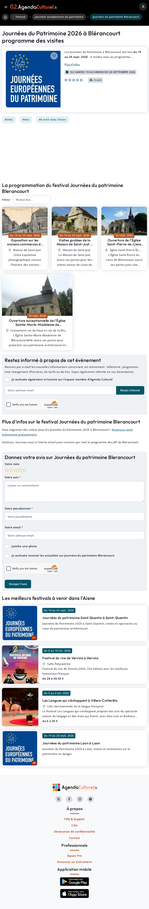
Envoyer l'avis (18, 584)
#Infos (9, 119)
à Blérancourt (25, 246)
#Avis (25, 119)
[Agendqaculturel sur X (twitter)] (58, 799)
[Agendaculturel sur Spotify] (90, 799)
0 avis (98, 80)
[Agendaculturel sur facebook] (69, 799)
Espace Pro (74, 855)
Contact (74, 838)
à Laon (71, 743)
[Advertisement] (74, 152)
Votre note (12, 464)
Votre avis (12, 477)
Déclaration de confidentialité (74, 831)
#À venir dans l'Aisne (52, 119)
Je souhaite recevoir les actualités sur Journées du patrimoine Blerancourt (63, 555)
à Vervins (70, 658)
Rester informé (130, 390)
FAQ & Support (74, 819)
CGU (74, 825)
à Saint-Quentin (85, 617)
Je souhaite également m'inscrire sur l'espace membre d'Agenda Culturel (62, 379)
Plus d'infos (72, 64)
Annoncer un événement (74, 862)
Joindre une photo (24, 546)
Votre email (13, 527)
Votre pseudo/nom (18, 508)
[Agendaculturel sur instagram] (79, 799)
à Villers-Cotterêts (79, 700)
